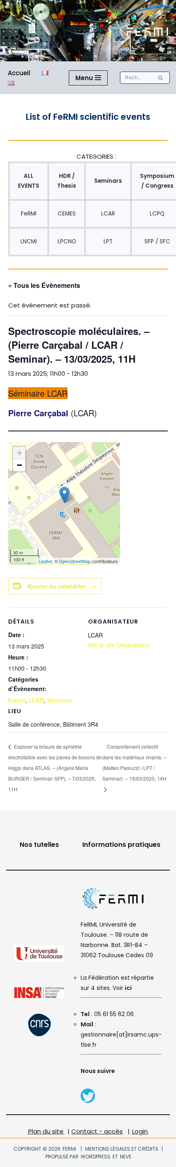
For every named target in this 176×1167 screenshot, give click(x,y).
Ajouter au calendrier (56, 586)
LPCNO (67, 241)
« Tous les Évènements (44, 285)
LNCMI (28, 241)
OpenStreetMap (74, 561)
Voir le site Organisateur (119, 645)
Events (17, 700)
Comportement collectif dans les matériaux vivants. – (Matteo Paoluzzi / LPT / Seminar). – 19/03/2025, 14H (134, 762)
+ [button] (19, 453)
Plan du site (45, 1131)
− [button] (19, 465)
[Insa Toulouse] (39, 996)
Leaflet (45, 561)
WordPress (95, 1156)
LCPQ (157, 214)
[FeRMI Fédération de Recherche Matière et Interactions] (139, 30)
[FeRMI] (88, 1101)
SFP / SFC (157, 241)
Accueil (19, 73)
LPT (108, 241)
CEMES (67, 214)
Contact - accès (97, 1131)
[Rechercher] (160, 78)
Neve (125, 1156)
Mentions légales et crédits (121, 1148)
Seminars (59, 700)
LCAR (108, 214)
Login (140, 1131)
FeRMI (28, 214)
